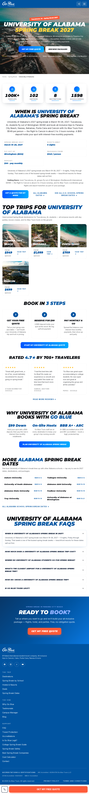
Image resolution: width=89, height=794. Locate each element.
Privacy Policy (51, 781)
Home (4, 77)
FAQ (4, 728)
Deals (4, 689)
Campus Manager (10, 712)
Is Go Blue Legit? (9, 740)
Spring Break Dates (10, 693)
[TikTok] (16, 664)
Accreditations (8, 736)
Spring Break (12, 77)
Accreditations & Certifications (18, 772)
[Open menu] (84, 4)
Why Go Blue (8, 704)
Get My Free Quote (31, 49)
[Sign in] (78, 4)
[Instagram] (10, 664)
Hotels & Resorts (9, 685)
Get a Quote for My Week (15, 194)
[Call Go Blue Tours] (4, 789)
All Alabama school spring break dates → (25, 506)
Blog (4, 717)
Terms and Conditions (75, 781)
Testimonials (7, 708)
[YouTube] (22, 664)
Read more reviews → (44, 399)
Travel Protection (10, 732)
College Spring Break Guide (14, 744)
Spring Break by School (13, 680)
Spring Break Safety (11, 749)
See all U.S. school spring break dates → (69, 194)
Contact (5, 761)
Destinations (7, 676)
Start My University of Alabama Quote (44, 345)
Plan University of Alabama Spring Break (45, 444)
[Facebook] (4, 664)
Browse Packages (58, 49)
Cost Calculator (9, 757)
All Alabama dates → (40, 194)
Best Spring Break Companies (15, 753)
